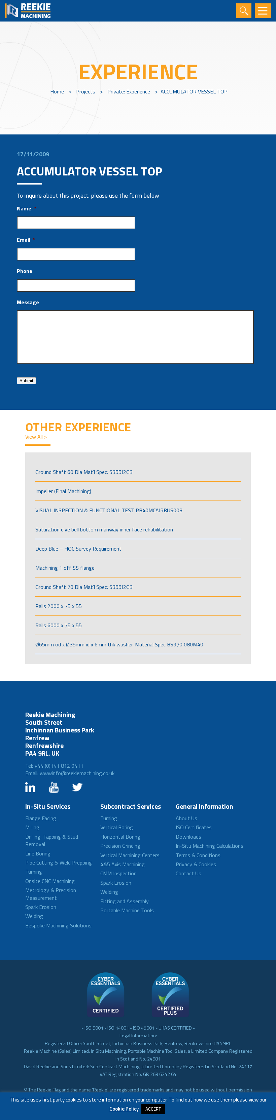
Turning (33, 872)
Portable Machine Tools (127, 910)
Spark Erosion (40, 907)
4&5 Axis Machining (122, 864)
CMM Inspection (118, 873)
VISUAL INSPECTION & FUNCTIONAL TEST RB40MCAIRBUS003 (108, 510)
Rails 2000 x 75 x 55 (58, 606)
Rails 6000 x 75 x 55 (58, 625)
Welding (34, 916)
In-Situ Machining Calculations (209, 846)
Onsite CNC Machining (50, 881)
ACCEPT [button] (153, 1109)
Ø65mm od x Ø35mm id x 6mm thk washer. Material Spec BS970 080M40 (119, 644)
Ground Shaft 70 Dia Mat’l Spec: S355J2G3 (84, 587)
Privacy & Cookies (196, 864)
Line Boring (37, 853)
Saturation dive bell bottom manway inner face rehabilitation (104, 529)
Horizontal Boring (120, 837)
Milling (32, 827)
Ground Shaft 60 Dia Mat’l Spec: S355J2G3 (84, 472)
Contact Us (188, 873)
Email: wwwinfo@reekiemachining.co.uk (69, 773)
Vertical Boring (116, 827)
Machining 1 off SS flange (65, 568)
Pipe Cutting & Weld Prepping (58, 862)
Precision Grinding (120, 846)
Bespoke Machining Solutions (58, 925)
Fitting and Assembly (124, 901)
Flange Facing (40, 818)
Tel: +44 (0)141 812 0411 (54, 765)
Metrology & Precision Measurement (50, 894)
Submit (26, 380)
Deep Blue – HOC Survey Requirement (78, 549)
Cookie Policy (124, 1108)
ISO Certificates (194, 827)
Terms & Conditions (198, 855)
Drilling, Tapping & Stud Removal (51, 840)
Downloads (188, 837)
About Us (186, 818)
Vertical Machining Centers (130, 855)
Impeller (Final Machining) (63, 491)
